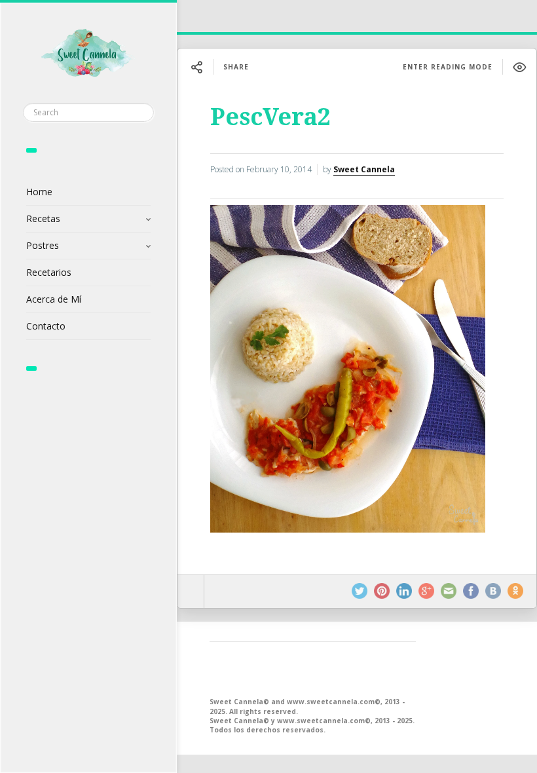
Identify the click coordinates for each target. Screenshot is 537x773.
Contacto (45, 326)
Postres (42, 245)
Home (39, 191)
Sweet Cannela (364, 169)
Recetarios (48, 272)
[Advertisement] (313, 668)
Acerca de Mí (53, 299)
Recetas (43, 218)
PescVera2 (270, 117)
